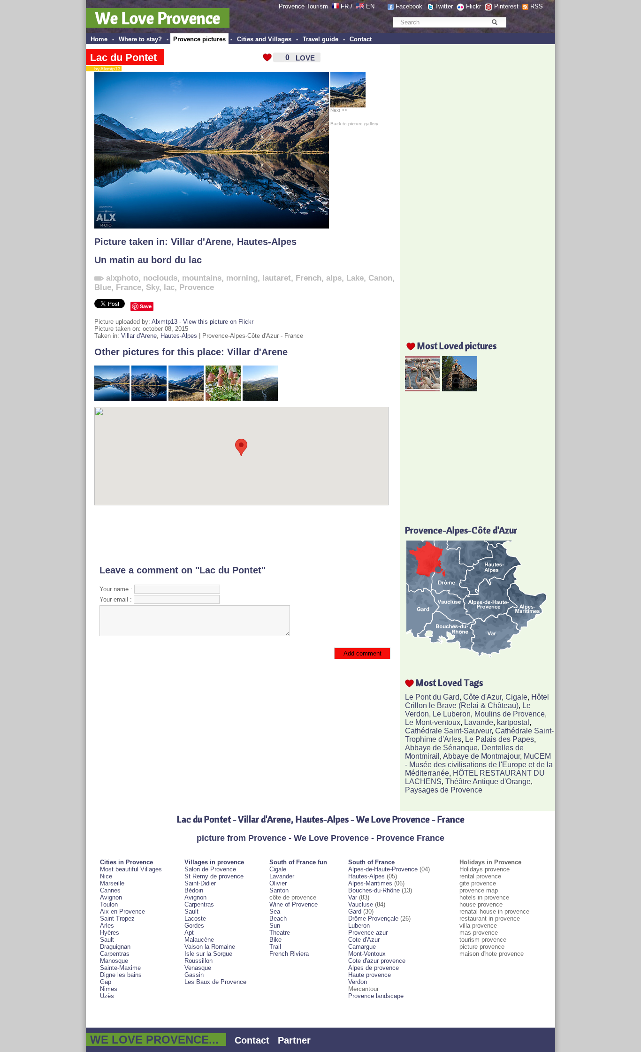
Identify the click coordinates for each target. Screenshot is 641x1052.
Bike (275, 939)
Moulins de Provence (509, 714)
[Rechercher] (494, 22)
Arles (107, 925)
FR (345, 6)
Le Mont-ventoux (432, 722)
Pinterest (506, 6)
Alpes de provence (373, 967)
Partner (294, 1040)
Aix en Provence (122, 911)
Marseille (112, 883)
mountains (201, 278)
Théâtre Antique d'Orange (488, 781)
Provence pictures (199, 39)
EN (370, 6)
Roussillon (198, 960)
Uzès (107, 995)
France (128, 287)
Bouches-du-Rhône (374, 890)
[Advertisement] (241, 535)
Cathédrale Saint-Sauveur (448, 731)
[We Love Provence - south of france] (360, 6)
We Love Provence (157, 18)
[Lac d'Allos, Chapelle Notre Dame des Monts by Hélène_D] (459, 389)
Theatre (279, 932)
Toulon (109, 904)
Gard (354, 911)
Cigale (516, 697)
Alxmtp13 (164, 321)
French (308, 278)
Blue (102, 287)
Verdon (357, 981)
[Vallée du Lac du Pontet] (186, 398)
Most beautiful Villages (131, 869)
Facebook (409, 6)
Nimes (108, 988)
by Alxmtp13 (105, 68)
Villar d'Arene (201, 241)
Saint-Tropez (117, 918)
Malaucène (199, 939)
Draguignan (115, 946)
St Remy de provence (214, 876)
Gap (105, 981)
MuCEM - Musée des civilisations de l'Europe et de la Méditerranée (479, 764)
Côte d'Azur (482, 697)
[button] (241, 447)
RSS (536, 6)
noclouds (160, 278)
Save (146, 306)
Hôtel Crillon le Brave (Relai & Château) (477, 701)
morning (242, 278)
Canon (380, 278)
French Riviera (289, 953)
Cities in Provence (126, 862)
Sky (152, 287)
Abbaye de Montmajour (481, 756)
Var (352, 897)
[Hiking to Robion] (260, 398)
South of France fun (298, 862)
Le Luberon (452, 714)
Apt (189, 932)
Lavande (478, 722)
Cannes (110, 890)
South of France (371, 862)
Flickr (473, 6)
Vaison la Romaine (209, 946)
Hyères (109, 932)
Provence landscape (376, 995)
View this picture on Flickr (218, 321)
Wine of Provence (293, 904)
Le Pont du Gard (432, 697)
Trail (275, 946)
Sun (274, 925)
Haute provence (369, 974)
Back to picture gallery (354, 123)
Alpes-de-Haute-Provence (383, 869)
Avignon (111, 897)
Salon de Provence (210, 869)
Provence (196, 287)
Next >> (338, 110)
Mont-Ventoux (367, 953)
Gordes (194, 925)
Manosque (114, 960)
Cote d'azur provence (376, 960)
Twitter (444, 6)
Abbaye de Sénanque (441, 748)
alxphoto (122, 278)
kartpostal (513, 722)
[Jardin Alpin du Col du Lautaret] (223, 398)
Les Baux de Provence (215, 981)
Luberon (359, 925)
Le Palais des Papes (499, 739)
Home (99, 39)
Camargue (362, 946)
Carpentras (115, 953)
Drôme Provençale (373, 918)
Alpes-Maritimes (370, 883)
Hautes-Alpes (267, 241)
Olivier (278, 883)
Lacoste (195, 918)
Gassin (194, 974)
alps (334, 278)
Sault (107, 939)
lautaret (276, 278)
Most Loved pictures (456, 345)
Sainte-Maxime (120, 967)
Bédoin (193, 890)
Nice (106, 876)
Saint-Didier (200, 883)
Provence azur (368, 932)
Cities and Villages (264, 39)
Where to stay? (140, 39)
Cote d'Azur (364, 939)
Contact (361, 39)
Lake (355, 278)
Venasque (197, 967)
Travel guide (320, 39)
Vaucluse (360, 904)
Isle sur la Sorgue (208, 953)
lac (169, 287)
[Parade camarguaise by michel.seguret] (422, 389)
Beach (278, 918)
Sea (274, 911)
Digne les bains (121, 974)
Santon (279, 890)
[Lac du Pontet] (112, 398)
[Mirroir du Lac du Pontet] (149, 398)
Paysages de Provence (443, 790)
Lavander (281, 876)
